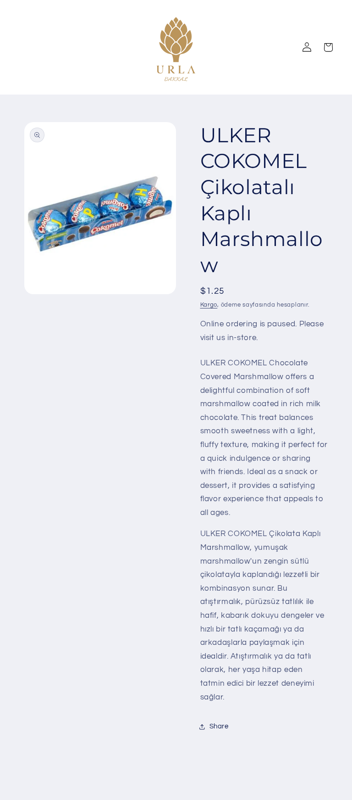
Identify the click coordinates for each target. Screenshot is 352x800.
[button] (327, 47)
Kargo (209, 305)
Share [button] (219, 726)
